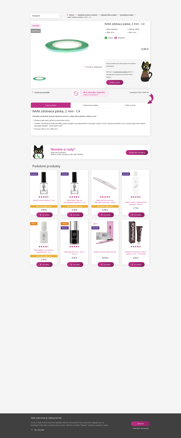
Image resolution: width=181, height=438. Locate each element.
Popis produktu (50, 105)
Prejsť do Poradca (137, 152)
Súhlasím (140, 424)
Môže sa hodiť (130, 105)
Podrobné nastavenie (141, 428)
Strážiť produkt (114, 82)
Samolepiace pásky (126, 15)
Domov (71, 15)
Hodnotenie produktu (90, 105)
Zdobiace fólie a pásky (109, 15)
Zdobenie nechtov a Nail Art (87, 15)
